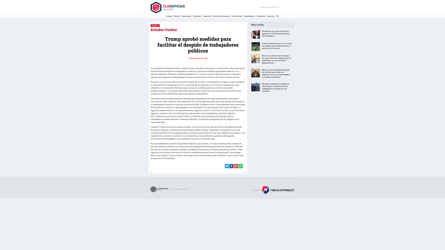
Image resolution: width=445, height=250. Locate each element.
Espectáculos (249, 16)
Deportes (207, 16)
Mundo (177, 16)
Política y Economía (221, 16)
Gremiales (261, 16)
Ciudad (169, 16)
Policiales (197, 16)
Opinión (270, 16)
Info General (236, 16)
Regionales (186, 16)
